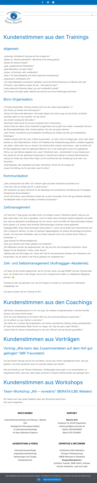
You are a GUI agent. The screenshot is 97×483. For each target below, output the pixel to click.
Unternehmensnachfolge (25, 450)
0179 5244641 (74, 432)
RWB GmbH (76, 463)
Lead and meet (80, 466)
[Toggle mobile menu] (92, 15)
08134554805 (75, 429)
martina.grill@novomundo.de (72, 426)
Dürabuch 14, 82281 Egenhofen (72, 423)
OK (39, 479)
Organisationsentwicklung (25, 453)
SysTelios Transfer (62, 463)
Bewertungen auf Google (25, 456)
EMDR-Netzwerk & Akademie (72, 456)
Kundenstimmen (25, 460)
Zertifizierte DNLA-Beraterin (72, 450)
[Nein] (94, 478)
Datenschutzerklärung (52, 479)
